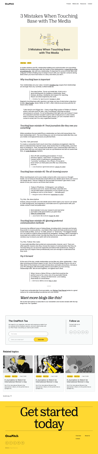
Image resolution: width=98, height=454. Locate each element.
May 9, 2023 (53, 281)
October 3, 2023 (55, 99)
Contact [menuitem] (90, 3)
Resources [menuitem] (83, 3)
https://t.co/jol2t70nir (38, 213)
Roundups (7, 376)
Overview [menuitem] (78, 435)
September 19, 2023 (57, 194)
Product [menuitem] (69, 3)
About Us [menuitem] (87, 435)
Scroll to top (6, 396)
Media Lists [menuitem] (76, 3)
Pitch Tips (23, 63)
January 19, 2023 (60, 167)
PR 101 (29, 63)
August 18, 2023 (54, 216)
